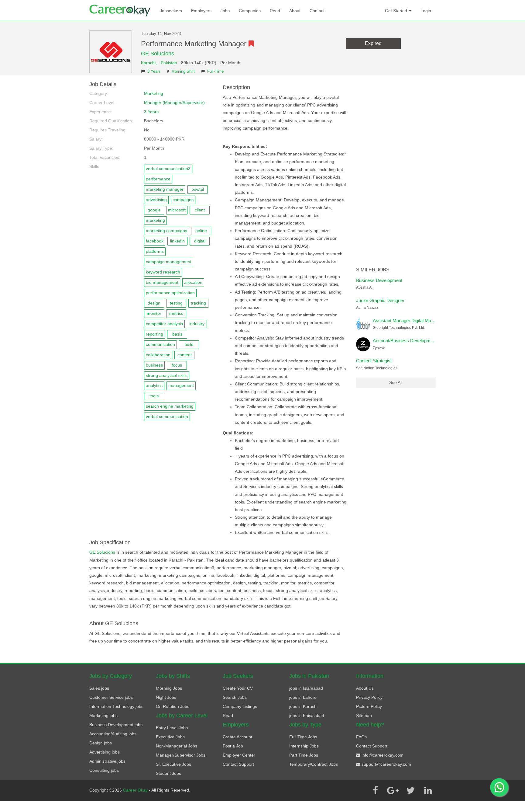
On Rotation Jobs (172, 706)
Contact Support (238, 764)
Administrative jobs (107, 761)
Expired (373, 43)
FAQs (361, 736)
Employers (201, 10)
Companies (250, 10)
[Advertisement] (396, 173)
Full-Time (215, 71)
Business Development (379, 280)
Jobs (225, 10)
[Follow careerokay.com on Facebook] (375, 790)
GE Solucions (157, 53)
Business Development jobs (115, 724)
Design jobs (100, 742)
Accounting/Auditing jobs (112, 733)
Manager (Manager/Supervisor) (174, 102)
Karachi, (149, 62)
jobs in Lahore (303, 697)
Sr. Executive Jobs (173, 764)
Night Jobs (166, 697)
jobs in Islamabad (306, 688)
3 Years (154, 71)
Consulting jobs (104, 770)
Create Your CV (238, 688)
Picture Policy (369, 706)
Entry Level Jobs (172, 727)
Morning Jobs (169, 688)
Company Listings (240, 706)
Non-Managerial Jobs (176, 746)
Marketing (153, 93)
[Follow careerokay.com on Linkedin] (428, 790)
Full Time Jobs (303, 736)
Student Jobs (168, 773)
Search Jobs (235, 697)
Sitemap (364, 715)
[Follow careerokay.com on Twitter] (410, 790)
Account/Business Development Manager (414, 340)
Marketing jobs (103, 715)
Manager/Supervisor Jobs (180, 755)
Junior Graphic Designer (380, 300)
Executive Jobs (170, 736)
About (294, 10)
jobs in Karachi (303, 706)
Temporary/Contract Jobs (313, 764)
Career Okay (136, 790)
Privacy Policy (369, 697)
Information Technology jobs (116, 706)
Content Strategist (374, 360)
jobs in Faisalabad (306, 715)
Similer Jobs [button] (372, 269)
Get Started (396, 10)
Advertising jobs (104, 752)
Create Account (237, 736)
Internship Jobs (304, 746)
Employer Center (239, 755)
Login (425, 10)
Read (275, 10)
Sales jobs (99, 688)
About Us (365, 688)
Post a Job (233, 746)
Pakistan (169, 62)
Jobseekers (171, 10)
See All (395, 382)
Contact (317, 10)
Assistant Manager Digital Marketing (408, 320)
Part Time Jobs (303, 755)
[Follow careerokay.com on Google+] (392, 790)
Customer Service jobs (111, 697)
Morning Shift (183, 71)
